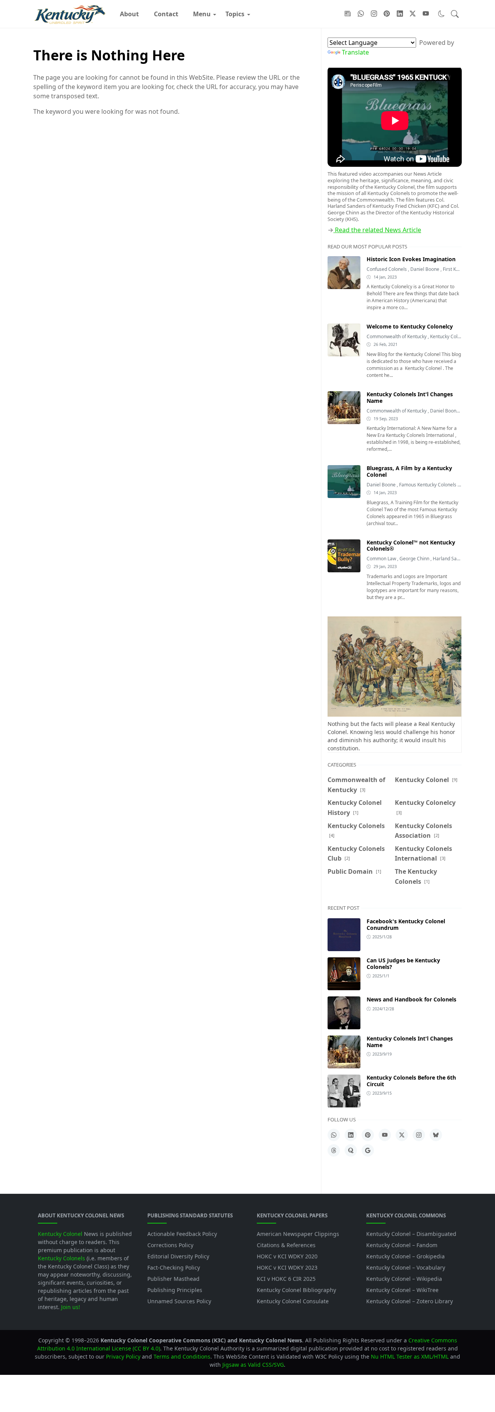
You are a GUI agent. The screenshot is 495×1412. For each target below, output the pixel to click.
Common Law (382, 558)
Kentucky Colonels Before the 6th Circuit (411, 1081)
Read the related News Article (377, 230)
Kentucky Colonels (61, 1258)
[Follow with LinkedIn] (400, 14)
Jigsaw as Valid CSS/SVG (253, 1364)
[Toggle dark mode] (441, 13)
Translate (355, 52)
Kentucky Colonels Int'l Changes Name (410, 1042)
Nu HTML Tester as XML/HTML (410, 1356)
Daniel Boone (425, 269)
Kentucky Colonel (449, 336)
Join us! (70, 1307)
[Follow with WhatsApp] (361, 14)
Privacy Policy (123, 1356)
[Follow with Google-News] (347, 14)
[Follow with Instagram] (374, 14)
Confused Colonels (387, 269)
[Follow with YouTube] (426, 14)
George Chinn (414, 558)
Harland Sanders (451, 558)
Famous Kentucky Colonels (428, 484)
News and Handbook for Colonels (411, 999)
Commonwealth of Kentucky (397, 336)
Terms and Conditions (182, 1356)
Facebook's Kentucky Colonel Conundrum (406, 924)
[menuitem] (129, 14)
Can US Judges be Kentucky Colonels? (403, 963)
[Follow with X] (412, 14)
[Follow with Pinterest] (387, 14)
